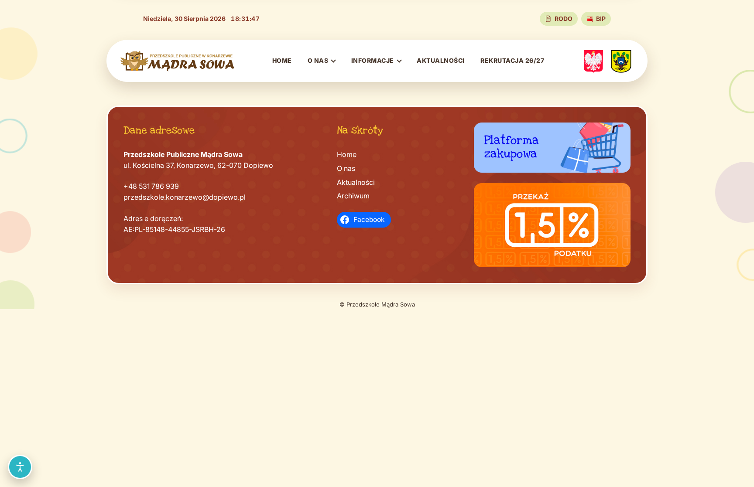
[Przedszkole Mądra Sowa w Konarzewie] (177, 60)
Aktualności (441, 60)
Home (282, 60)
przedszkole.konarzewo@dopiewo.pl (184, 197)
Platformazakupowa (511, 147)
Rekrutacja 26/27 (512, 60)
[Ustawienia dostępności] (20, 467)
